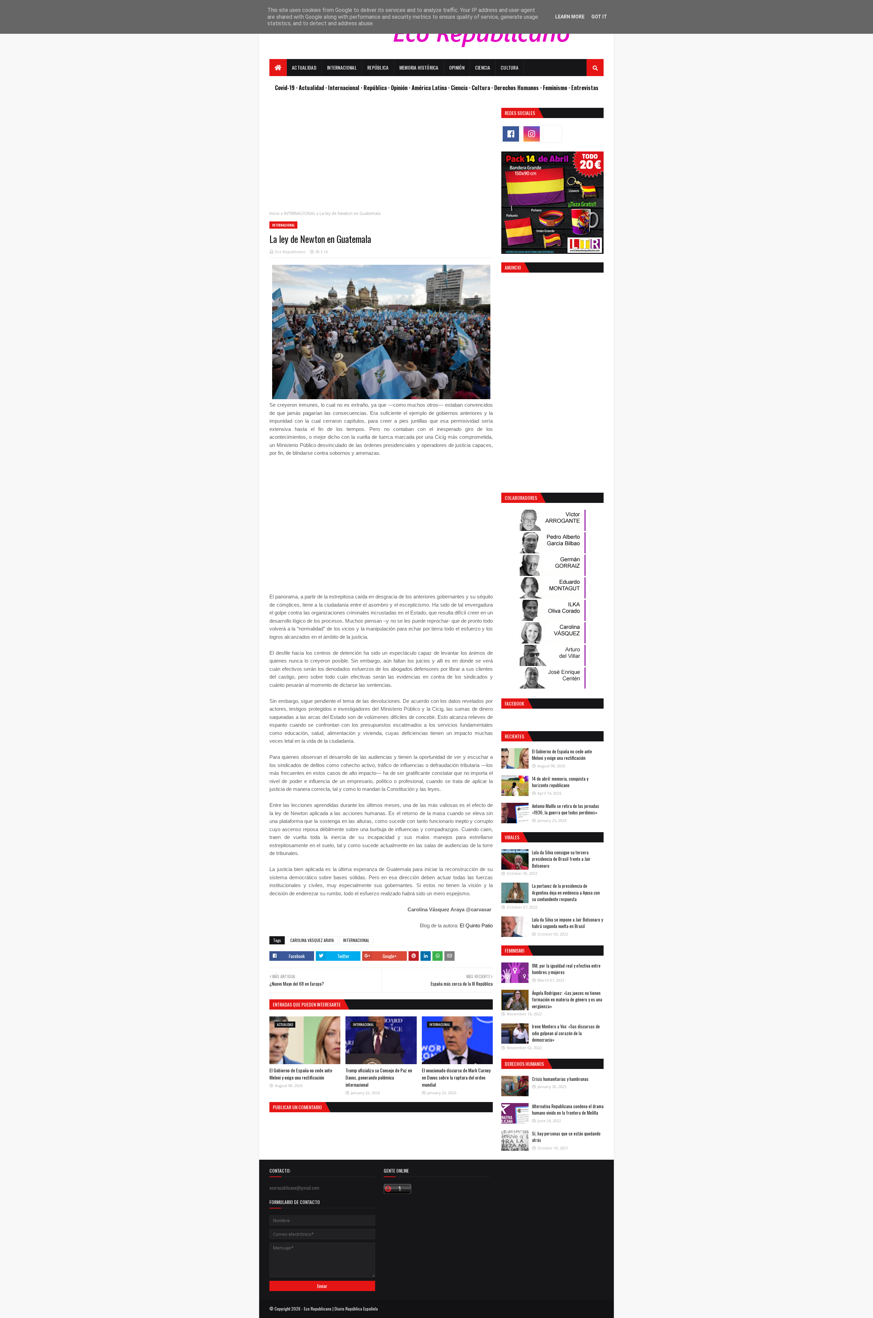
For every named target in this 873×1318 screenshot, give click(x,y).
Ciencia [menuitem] (482, 67)
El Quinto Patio (476, 925)
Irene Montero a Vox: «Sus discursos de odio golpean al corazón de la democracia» (566, 1033)
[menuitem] (278, 67)
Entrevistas (584, 87)
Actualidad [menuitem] (304, 67)
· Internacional (343, 87)
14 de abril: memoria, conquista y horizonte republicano (560, 782)
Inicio (274, 213)
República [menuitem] (378, 67)
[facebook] (511, 134)
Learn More (570, 16)
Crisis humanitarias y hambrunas (560, 1078)
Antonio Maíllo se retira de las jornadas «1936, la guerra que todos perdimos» (565, 809)
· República (374, 87)
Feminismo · (557, 87)
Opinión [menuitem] (456, 67)
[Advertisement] (381, 155)
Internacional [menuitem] (342, 67)
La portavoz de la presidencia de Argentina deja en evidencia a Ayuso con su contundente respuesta (566, 892)
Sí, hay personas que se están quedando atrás (566, 1137)
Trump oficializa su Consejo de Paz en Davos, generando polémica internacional (378, 1077)
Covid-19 (285, 87)
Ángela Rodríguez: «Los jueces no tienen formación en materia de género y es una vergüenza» (567, 999)
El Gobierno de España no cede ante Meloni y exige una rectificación (300, 1074)
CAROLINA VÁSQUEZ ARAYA (312, 940)
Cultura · (483, 87)
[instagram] (531, 134)
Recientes (514, 736)
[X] (552, 134)
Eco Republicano (290, 251)
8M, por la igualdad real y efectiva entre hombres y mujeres (566, 969)
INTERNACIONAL (299, 213)
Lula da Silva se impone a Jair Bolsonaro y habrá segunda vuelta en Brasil (567, 923)
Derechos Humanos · (518, 87)
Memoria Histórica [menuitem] (419, 67)
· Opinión (398, 87)
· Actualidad (310, 87)
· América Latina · (430, 87)
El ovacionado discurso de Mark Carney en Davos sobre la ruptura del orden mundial (456, 1077)
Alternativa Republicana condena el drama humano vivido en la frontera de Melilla (568, 1109)
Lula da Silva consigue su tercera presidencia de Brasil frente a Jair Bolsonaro (561, 859)
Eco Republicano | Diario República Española (341, 1309)
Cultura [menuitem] (509, 67)
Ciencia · (461, 87)
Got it (599, 16)
